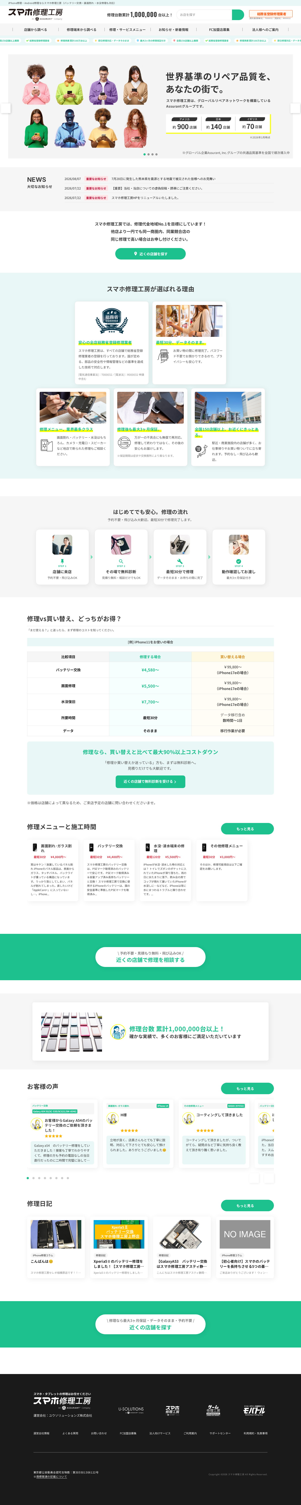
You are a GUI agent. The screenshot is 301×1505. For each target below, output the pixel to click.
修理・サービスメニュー (127, 29)
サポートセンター (220, 1433)
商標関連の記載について (51, 1476)
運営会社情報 (41, 1433)
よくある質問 (70, 1433)
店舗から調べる (35, 29)
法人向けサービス (160, 1433)
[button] (295, 108)
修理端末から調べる (82, 29)
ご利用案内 (190, 1433)
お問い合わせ (99, 1433)
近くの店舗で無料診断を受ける (148, 781)
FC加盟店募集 (219, 29)
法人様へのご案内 (265, 29)
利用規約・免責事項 (256, 1433)
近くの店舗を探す (153, 253)
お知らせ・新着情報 (173, 29)
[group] (52, 870)
